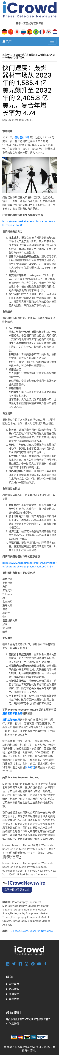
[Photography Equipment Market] (29, 174)
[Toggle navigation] (52, 41)
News (24, 930)
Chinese (15, 930)
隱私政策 (14, 989)
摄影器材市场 (22, 137)
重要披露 (14, 999)
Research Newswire (41, 930)
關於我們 (14, 984)
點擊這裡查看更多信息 (17, 889)
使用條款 (14, 994)
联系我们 (14, 1023)
